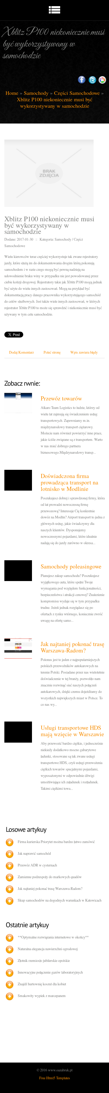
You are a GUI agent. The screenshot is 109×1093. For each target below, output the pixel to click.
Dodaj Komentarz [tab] (21, 352)
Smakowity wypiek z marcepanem (42, 995)
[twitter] (92, 80)
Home (12, 92)
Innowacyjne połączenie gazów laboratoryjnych (50, 972)
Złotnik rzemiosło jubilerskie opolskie (44, 960)
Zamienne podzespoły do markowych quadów (50, 876)
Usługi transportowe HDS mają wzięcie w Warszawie (72, 731)
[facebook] (81, 80)
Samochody (36, 92)
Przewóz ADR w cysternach (37, 865)
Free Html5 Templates (54, 1077)
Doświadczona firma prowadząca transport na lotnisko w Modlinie (69, 482)
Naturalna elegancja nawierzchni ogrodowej (48, 948)
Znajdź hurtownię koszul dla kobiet (42, 983)
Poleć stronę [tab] (52, 352)
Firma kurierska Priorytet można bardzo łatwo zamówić (56, 841)
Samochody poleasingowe (71, 566)
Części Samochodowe (77, 92)
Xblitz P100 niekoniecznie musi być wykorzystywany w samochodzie (54, 102)
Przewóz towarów (61, 398)
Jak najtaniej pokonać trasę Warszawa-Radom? (72, 647)
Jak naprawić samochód (34, 853)
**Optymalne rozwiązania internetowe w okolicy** (53, 937)
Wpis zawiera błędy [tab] (84, 352)
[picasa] (102, 80)
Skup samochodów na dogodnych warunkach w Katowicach (59, 900)
